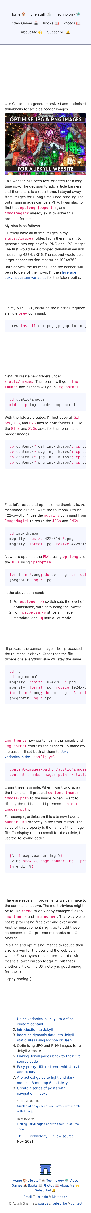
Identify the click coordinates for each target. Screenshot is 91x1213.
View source (63, 1136)
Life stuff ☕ (40, 14)
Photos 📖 (72, 23)
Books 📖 (51, 23)
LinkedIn (42, 1197)
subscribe (59, 1203)
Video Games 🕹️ (24, 23)
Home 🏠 (18, 14)
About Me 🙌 (32, 32)
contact (76, 1203)
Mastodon (59, 1197)
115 (19, 1136)
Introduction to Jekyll (35, 1029)
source (43, 1203)
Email (28, 1197)
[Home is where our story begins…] (45, 1174)
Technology (37, 1136)
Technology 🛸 (68, 14)
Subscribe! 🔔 (58, 32)
